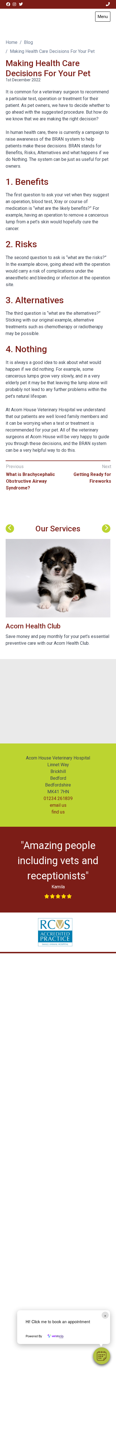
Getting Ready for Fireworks (92, 478)
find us (58, 812)
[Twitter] (20, 4)
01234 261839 (58, 798)
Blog (28, 42)
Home (11, 42)
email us (58, 805)
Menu (103, 16)
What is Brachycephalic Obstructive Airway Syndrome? (30, 481)
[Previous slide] (10, 528)
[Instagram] (14, 4)
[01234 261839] (108, 4)
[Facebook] (8, 4)
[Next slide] (106, 528)
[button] (101, 1355)
